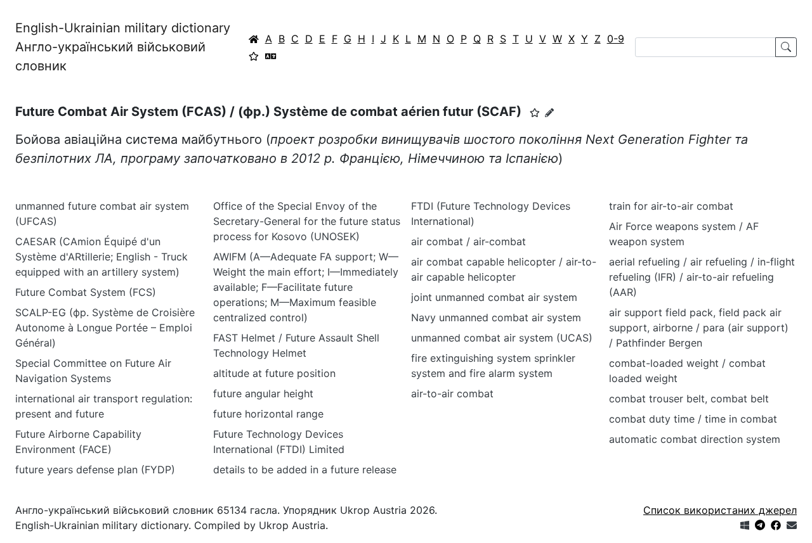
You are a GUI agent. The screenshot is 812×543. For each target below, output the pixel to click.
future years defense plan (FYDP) (95, 469)
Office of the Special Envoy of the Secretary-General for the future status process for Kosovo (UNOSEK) (306, 221)
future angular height (263, 393)
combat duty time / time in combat (693, 418)
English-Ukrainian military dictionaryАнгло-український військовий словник (122, 46)
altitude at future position (274, 373)
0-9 (615, 38)
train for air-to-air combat (671, 206)
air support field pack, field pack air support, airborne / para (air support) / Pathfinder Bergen (699, 327)
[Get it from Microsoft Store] (744, 525)
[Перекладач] (271, 56)
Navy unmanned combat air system (496, 317)
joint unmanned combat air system (494, 297)
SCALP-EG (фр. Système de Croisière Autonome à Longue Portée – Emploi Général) (105, 327)
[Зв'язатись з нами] (792, 525)
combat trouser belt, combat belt (689, 398)
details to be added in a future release (304, 469)
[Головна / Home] (254, 38)
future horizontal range (268, 413)
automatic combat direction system (694, 439)
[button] (535, 112)
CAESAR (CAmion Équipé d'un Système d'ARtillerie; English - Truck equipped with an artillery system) (101, 256)
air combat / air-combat (468, 241)
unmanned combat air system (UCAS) (502, 337)
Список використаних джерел (720, 510)
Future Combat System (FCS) (85, 292)
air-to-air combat (452, 393)
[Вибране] (254, 56)
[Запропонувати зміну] (549, 112)
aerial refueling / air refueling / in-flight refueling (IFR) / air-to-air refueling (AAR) (702, 276)
